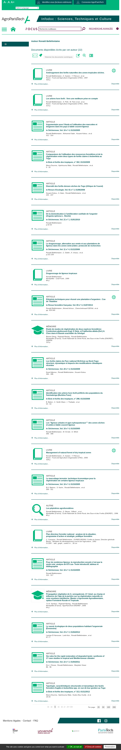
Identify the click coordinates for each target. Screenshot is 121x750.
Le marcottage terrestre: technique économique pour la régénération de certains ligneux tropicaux (70, 479)
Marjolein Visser (80, 665)
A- (5, 2)
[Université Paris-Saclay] (45, 731)
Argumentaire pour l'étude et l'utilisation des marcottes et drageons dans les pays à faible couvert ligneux (71, 125)
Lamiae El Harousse (54, 635)
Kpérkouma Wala (65, 165)
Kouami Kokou (82, 133)
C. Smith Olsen (60, 402)
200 (114, 707)
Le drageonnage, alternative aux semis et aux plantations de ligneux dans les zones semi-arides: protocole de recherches (73, 245)
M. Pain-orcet (75, 102)
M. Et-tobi (67, 432)
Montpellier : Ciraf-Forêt (55, 278)
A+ (13, 2)
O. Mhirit (75, 432)
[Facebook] (99, 720)
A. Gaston (67, 76)
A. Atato (61, 193)
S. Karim (60, 487)
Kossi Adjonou (51, 372)
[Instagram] (106, 720)
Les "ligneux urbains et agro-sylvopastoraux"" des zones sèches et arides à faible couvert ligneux (75, 424)
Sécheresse (53, 130)
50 (103, 707)
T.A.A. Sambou (52, 604)
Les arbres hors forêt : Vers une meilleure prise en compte (72, 99)
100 (108, 707)
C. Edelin (66, 253)
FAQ (35, 720)
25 (98, 707)
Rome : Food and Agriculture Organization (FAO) (64, 78)
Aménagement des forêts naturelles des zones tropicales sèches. (75, 73)
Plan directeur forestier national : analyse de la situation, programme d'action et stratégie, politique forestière (71, 535)
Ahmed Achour (68, 308)
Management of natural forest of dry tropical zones (68, 453)
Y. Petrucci (76, 76)
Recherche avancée (101, 28)
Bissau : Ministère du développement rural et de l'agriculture (68, 541)
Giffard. (74, 511)
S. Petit (66, 102)
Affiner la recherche (84, 55)
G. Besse (66, 511)
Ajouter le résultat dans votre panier (40, 55)
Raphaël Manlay (64, 337)
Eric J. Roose (51, 665)
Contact (27, 720)
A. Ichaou (75, 253)
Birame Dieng (51, 337)
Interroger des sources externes (91, 55)
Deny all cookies (94, 747)
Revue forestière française (60, 305)
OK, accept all (75, 747)
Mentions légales (12, 720)
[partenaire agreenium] (75, 731)
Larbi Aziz (66, 635)
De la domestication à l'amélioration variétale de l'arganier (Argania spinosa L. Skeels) (71, 215)
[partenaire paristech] (105, 731)
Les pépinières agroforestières (59, 508)
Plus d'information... (41, 84)
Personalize (110, 747)
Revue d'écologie (56, 190)
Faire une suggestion (78, 55)
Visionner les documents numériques (58, 57)
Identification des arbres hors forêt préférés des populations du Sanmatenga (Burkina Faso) (74, 394)
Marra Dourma (52, 165)
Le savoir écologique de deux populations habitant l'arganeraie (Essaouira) (74, 627)
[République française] (15, 731)
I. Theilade (71, 402)
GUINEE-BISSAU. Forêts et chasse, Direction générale (94, 539)
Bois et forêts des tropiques (60, 162)
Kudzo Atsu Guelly (80, 695)
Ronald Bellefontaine (54, 76)
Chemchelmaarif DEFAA (84, 308)
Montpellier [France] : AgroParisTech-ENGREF (63, 605)
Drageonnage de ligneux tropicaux (61, 273)
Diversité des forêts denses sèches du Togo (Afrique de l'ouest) (74, 186)
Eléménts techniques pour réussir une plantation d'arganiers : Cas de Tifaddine (76, 300)
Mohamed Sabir (69, 133)
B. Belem (49, 402)
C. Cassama (51, 539)
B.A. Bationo (51, 487)
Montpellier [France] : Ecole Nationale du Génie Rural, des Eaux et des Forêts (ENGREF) (79, 338)
